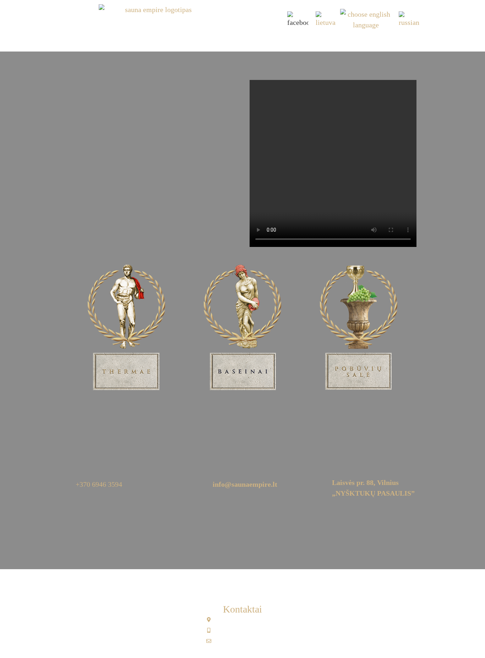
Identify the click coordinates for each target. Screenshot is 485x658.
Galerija (163, 40)
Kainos (196, 40)
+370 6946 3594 (99, 484)
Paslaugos (231, 40)
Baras (264, 40)
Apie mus (128, 40)
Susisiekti (354, 40)
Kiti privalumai (307, 40)
